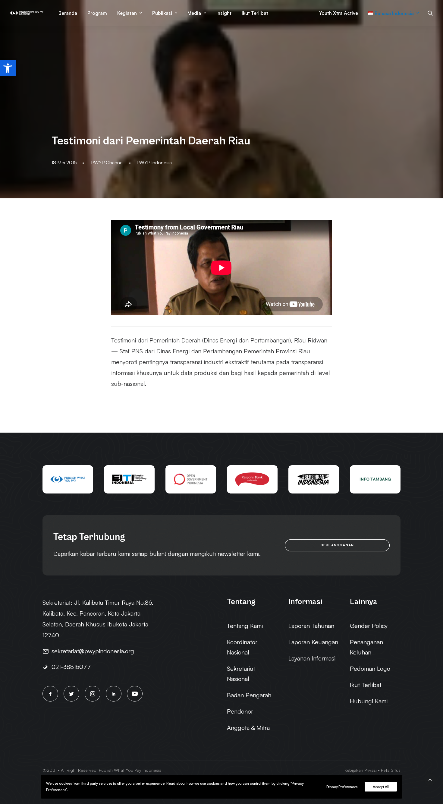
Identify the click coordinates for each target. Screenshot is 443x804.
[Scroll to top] (430, 778)
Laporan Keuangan (313, 642)
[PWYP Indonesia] (26, 13)
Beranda (67, 13)
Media (194, 13)
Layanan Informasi (311, 658)
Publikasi (162, 13)
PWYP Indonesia (154, 162)
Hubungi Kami (369, 701)
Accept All (381, 786)
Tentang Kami (245, 625)
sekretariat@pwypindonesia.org (93, 651)
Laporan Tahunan (311, 625)
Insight (223, 13)
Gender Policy (369, 625)
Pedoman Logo (370, 668)
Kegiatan (127, 13)
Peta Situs (391, 770)
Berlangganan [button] (337, 545)
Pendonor (240, 711)
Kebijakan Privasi (360, 770)
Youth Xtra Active (338, 13)
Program (97, 13)
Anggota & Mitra (248, 727)
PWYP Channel (107, 162)
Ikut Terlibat (255, 13)
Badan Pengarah (249, 695)
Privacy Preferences (341, 786)
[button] (8, 68)
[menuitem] (67, 13)
